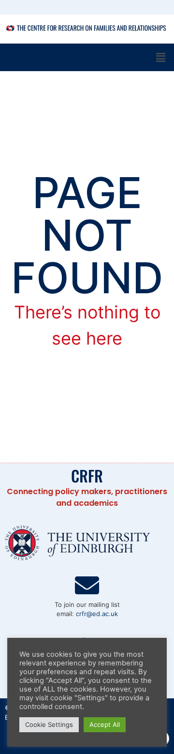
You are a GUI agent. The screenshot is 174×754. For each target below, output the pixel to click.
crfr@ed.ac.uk (97, 614)
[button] (161, 57)
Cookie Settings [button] (49, 724)
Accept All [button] (104, 724)
